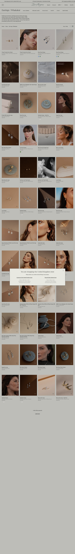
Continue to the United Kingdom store (24, 277)
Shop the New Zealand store (50, 277)
